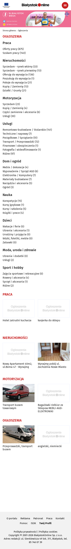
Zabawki (8, 242)
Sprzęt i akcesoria (13, 281)
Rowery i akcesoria (14, 277)
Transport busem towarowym (13, 406)
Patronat (38, 518)
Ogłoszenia (23, 30)
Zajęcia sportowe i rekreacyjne (21, 273)
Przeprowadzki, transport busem (18, 448)
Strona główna (9, 30)
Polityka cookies (48, 531)
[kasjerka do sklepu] (54, 308)
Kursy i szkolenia (12, 208)
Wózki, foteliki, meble (16, 238)
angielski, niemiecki (50, 446)
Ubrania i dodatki (13, 256)
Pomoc (24, 523)
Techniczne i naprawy (15, 133)
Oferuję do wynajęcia (15, 74)
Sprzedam (9, 104)
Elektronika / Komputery (17, 175)
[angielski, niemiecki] (54, 434)
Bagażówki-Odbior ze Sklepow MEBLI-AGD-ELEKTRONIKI (50, 408)
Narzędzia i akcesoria (15, 183)
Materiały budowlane (15, 179)
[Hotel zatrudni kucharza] (19, 308)
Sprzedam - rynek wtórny (18, 66)
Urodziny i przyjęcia (14, 234)
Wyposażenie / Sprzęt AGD (18, 171)
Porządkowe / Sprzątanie (18, 137)
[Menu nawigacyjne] (65, 5)
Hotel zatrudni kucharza (17, 320)
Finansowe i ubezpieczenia (19, 145)
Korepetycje (10, 200)
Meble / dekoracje (13, 167)
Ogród (6, 187)
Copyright (14, 535)
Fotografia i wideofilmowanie (20, 149)
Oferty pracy (10, 49)
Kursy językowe (11, 204)
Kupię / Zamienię (13, 86)
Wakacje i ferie (11, 226)
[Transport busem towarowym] (19, 393)
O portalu (12, 518)
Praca (49, 518)
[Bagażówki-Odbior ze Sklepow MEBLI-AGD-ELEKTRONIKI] (54, 393)
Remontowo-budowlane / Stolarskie (24, 129)
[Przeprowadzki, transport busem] (19, 434)
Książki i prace (11, 212)
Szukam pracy (11, 53)
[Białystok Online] (35, 5)
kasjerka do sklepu (49, 320)
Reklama (25, 518)
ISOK (33, 523)
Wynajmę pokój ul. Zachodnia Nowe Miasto (52, 365)
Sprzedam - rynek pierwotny (19, 70)
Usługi (6, 116)
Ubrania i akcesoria (14, 230)
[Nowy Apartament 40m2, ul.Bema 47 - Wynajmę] (19, 352)
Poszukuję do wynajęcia (17, 78)
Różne (6, 153)
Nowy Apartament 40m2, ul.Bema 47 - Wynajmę (17, 365)
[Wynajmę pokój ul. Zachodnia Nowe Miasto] (54, 352)
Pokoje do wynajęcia (15, 82)
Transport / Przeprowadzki (18, 141)
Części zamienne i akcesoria (19, 112)
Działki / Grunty (12, 90)
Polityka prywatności (25, 531)
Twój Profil (45, 523)
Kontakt (60, 518)
